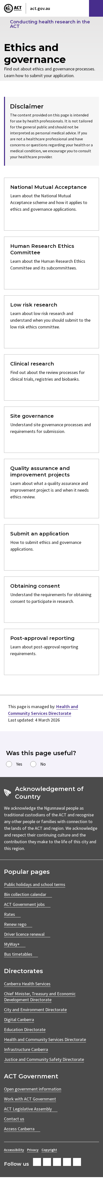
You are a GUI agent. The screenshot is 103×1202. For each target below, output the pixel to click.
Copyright (49, 1150)
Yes (19, 764)
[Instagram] (47, 1162)
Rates (9, 914)
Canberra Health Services (27, 984)
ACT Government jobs (24, 904)
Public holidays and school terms (34, 884)
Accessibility (14, 1150)
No (43, 764)
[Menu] (96, 8)
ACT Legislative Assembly (28, 1109)
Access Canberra (19, 1129)
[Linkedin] (67, 1162)
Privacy (32, 1150)
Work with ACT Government (30, 1099)
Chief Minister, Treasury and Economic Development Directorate (40, 996)
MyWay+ (12, 944)
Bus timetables (18, 954)
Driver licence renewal (24, 934)
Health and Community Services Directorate (45, 1039)
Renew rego (15, 924)
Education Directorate (25, 1029)
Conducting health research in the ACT (50, 24)
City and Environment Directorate (35, 1009)
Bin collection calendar (25, 894)
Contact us (14, 1119)
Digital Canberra (19, 1019)
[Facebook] (37, 1162)
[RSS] (77, 1162)
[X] (57, 1162)
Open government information (32, 1089)
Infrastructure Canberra (26, 1049)
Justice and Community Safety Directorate (44, 1059)
